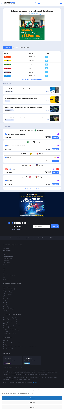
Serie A (5, 303)
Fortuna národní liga (8, 308)
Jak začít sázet (7, 341)
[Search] (35, 2)
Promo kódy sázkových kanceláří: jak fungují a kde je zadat (19, 346)
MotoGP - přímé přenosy (9, 333)
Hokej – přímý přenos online (10, 322)
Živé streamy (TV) (8, 348)
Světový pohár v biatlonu (10, 276)
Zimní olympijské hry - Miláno (11, 318)
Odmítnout (32, 402)
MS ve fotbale (7, 287)
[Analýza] (58, 134)
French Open (6, 262)
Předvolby (32, 407)
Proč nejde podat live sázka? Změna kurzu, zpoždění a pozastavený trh (25, 117)
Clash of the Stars (8, 280)
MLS (4, 268)
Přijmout (32, 398)
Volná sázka (7, 358)
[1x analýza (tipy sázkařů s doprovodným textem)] (58, 134)
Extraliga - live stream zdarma (11, 324)
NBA (4, 266)
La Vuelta (5, 272)
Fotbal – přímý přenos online (10, 320)
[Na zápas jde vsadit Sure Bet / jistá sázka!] (57, 169)
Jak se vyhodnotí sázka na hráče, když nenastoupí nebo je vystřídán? (24, 107)
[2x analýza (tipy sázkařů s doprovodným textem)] (58, 146)
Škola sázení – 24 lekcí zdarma (11, 343)
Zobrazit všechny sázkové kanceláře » (32, 79)
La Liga (5, 301)
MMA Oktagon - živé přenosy (11, 329)
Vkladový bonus (28, 358)
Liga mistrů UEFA (7, 295)
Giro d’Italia (6, 274)
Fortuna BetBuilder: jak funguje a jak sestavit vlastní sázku (21, 98)
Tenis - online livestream (9, 327)
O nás (34, 382)
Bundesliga (6, 299)
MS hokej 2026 (7, 250)
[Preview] (55, 157)
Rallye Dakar (6, 278)
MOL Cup (5, 310)
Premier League (7, 297)
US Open (5, 264)
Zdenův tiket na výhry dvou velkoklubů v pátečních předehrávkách (23, 88)
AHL (4, 254)
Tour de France (7, 270)
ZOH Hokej (6, 248)
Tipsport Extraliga (8, 256)
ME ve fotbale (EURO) (9, 289)
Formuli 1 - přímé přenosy (10, 331)
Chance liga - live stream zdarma (12, 326)
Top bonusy (7, 353)
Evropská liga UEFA (8, 291)
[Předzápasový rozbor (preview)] (55, 157)
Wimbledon (6, 260)
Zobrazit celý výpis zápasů (32, 188)
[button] (61, 390)
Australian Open (7, 258)
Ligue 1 (5, 305)
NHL (4, 252)
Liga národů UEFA (8, 293)
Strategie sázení (7, 345)
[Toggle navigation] (61, 3)
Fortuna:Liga (6, 307)
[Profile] (39, 3)
